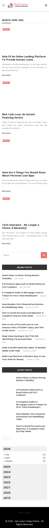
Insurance (10, 36)
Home (7, 15)
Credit (8, 20)
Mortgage (10, 47)
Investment (11, 42)
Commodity (11, 31)
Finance (9, 25)
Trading (9, 52)
